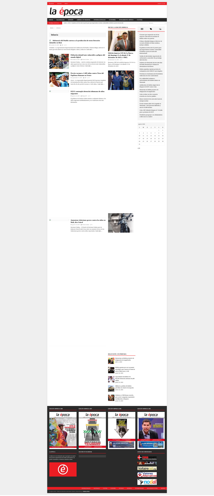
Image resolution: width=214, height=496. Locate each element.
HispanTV (84, 96)
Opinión (70, 20)
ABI (62, 45)
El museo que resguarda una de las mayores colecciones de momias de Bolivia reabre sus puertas (149, 36)
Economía (112, 20)
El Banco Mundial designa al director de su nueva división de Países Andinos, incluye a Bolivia (151, 43)
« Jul (139, 148)
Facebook (51, 3)
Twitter (59, 3)
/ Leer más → (89, 49)
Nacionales (60, 20)
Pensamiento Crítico (126, 20)
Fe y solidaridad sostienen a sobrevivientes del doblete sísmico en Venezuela (150, 80)
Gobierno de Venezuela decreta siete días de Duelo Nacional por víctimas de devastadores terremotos (151, 64)
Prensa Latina (85, 59)
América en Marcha (83, 20)
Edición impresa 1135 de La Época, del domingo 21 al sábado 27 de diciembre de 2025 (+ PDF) (120, 55)
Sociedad (121, 488)
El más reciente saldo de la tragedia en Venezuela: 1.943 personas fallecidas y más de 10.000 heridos (150, 105)
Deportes (129, 488)
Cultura (139, 20)
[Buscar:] (156, 23)
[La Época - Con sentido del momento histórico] (66, 11)
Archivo (163, 488)
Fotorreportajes (139, 488)
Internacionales (99, 20)
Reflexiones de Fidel (152, 488)
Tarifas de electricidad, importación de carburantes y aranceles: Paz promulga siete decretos (151, 58)
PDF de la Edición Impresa (118, 27)
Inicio (66, 3)
